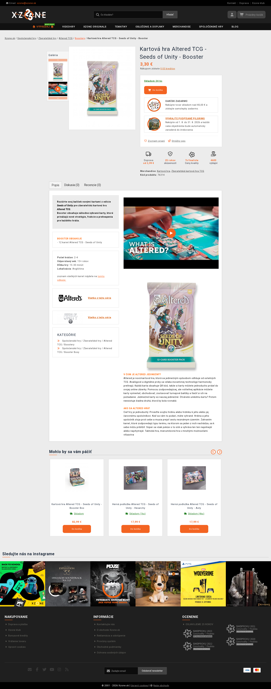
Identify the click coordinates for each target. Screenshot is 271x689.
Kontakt (231, 3)
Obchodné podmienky (109, 647)
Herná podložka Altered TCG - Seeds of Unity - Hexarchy (135, 506)
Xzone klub (258, 3)
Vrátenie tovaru (17, 641)
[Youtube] (52, 669)
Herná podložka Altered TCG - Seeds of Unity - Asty (194, 506)
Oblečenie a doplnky (150, 26)
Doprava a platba (18, 624)
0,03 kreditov (167, 68)
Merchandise (182, 26)
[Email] (29, 669)
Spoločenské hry (211, 26)
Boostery (69, 344)
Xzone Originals (94, 26)
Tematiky (121, 26)
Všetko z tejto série (99, 298)
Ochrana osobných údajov (111, 652)
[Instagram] (59, 669)
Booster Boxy (71, 352)
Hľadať (170, 14)
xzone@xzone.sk (22, 3)
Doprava (244, 3)
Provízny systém (106, 641)
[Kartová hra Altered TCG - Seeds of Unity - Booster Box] (77, 478)
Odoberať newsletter (152, 670)
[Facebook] (37, 669)
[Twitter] (44, 669)
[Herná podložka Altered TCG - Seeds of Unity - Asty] (194, 478)
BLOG (235, 26)
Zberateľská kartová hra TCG (187, 171)
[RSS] (66, 669)
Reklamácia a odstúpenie (111, 635)
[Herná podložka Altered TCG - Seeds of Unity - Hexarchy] (135, 478)
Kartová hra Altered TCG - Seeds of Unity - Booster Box (77, 506)
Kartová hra (163, 171)
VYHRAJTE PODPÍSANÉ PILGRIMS (185, 118)
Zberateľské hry (92, 341)
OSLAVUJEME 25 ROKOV (199, 624)
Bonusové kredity (18, 635)
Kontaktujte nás (106, 624)
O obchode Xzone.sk (108, 630)
